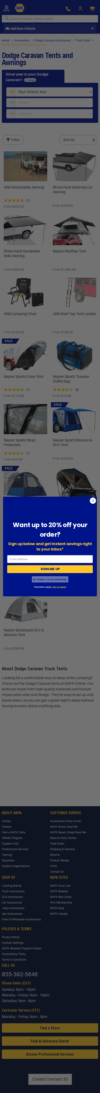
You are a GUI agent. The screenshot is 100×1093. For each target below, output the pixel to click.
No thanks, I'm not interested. (50, 579)
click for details (59, 587)
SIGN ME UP (50, 569)
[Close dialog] (93, 500)
